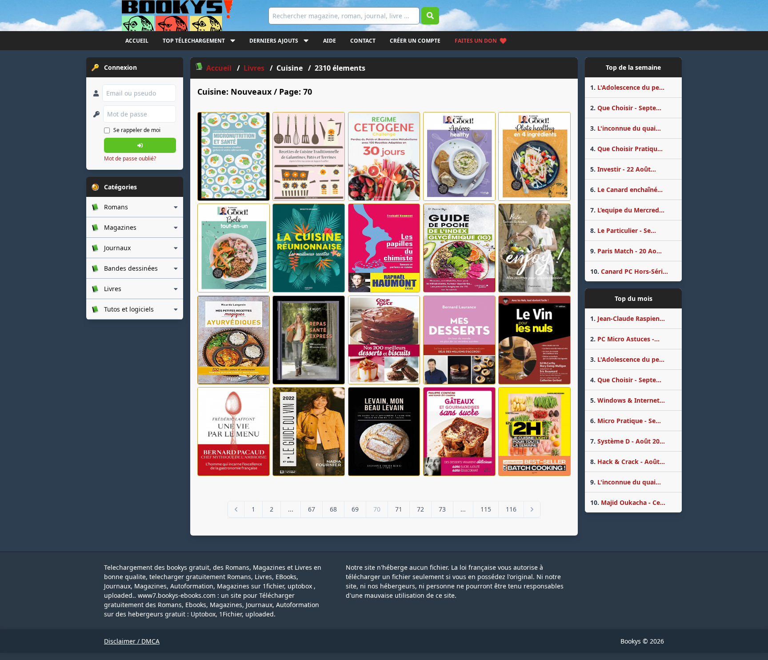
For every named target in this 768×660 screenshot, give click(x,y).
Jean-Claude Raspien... (627, 318)
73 (442, 509)
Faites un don (476, 40)
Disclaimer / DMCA (132, 641)
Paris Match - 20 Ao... (626, 251)
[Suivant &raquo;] (532, 509)
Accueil (136, 40)
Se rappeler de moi (136, 130)
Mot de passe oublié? (130, 158)
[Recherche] (430, 15)
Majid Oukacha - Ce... (627, 502)
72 (420, 509)
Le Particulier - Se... (623, 230)
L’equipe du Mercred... (627, 210)
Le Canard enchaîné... (626, 189)
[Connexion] (140, 145)
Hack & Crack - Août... (627, 461)
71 (398, 509)
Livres (255, 68)
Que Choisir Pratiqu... (626, 148)
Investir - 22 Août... (623, 169)
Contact (363, 40)
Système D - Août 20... (627, 441)
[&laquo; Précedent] (236, 509)
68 (333, 509)
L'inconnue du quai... (625, 128)
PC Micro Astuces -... (625, 339)
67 (311, 509)
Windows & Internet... (627, 400)
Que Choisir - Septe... (625, 108)
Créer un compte (415, 40)
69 (355, 509)
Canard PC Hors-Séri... (629, 271)
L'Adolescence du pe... (627, 87)
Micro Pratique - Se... (625, 420)
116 (511, 509)
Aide (329, 40)
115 (485, 509)
